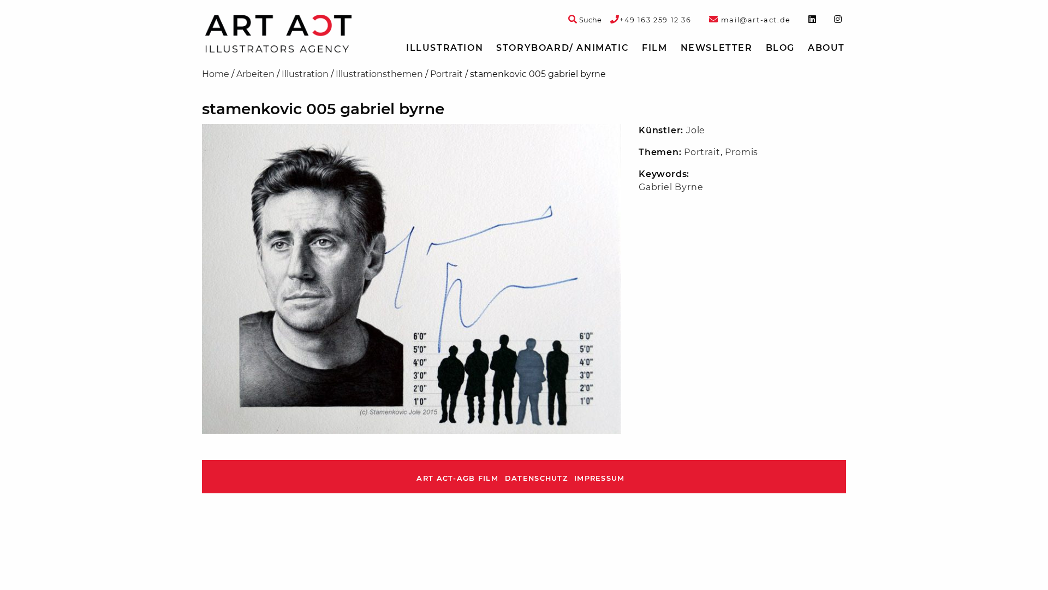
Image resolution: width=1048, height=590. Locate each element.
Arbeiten (255, 74)
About (826, 48)
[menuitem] (445, 48)
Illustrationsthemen (379, 74)
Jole (695, 130)
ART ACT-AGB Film (457, 478)
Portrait (446, 74)
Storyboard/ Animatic (562, 48)
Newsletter (717, 48)
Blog (780, 48)
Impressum (599, 478)
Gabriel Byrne (671, 187)
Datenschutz (536, 478)
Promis (741, 152)
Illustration (444, 48)
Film (654, 48)
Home (215, 74)
